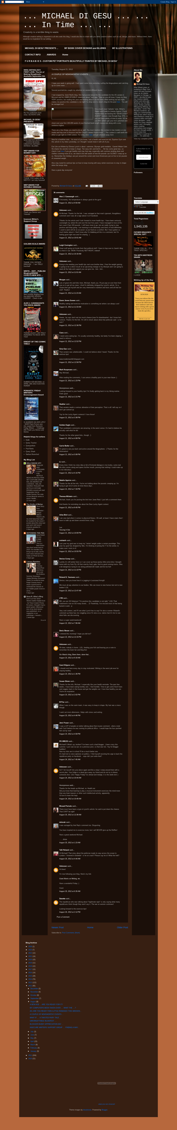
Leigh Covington (66, 245)
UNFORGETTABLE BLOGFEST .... (43, 1021)
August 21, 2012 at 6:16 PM (69, 473)
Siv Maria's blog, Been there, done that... (74, 654)
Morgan (62, 280)
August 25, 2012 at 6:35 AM (69, 891)
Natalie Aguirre (65, 480)
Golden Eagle (64, 425)
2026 (30, 946)
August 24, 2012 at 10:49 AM (70, 799)
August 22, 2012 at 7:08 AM (69, 623)
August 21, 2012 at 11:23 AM (70, 293)
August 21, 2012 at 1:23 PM (69, 381)
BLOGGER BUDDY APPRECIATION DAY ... (46, 1024)
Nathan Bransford (32, 454)
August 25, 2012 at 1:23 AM (69, 843)
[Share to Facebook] (98, 186)
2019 (30, 963)
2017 (30, 969)
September (34, 998)
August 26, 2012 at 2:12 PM (69, 912)
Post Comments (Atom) (71, 933)
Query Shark (30, 451)
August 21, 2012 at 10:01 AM (70, 238)
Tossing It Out (64, 530)
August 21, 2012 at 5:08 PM (69, 454)
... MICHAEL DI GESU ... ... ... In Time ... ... (86, 20)
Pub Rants (30, 449)
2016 (30, 973)
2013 (30, 982)
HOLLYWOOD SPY (33, 463)
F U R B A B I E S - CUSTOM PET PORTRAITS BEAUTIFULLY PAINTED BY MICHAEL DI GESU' (71, 61)
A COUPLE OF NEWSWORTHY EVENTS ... (46, 1014)
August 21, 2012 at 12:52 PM (70, 341)
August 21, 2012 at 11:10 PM (70, 570)
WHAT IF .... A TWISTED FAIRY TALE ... (45, 1018)
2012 (30, 986)
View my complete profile (143, 139)
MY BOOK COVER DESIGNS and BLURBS (85, 48)
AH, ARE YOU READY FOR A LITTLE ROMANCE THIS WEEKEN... (56, 1011)
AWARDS (51, 55)
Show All (43, 620)
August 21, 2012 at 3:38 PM (69, 417)
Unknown (63, 210)
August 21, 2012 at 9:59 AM (69, 203)
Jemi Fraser (64, 723)
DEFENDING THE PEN (35, 533)
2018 (30, 966)
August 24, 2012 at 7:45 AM (69, 759)
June (32, 1035)
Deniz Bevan (64, 631)
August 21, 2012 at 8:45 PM (69, 507)
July (32, 1032)
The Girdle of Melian (34, 504)
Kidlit (28, 440)
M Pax (61, 702)
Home (65, 55)
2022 (30, 953)
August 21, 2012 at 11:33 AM (70, 307)
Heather (62, 404)
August (33, 1002)
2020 (30, 960)
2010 (30, 1059)
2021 (30, 956)
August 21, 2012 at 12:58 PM (70, 362)
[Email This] (91, 186)
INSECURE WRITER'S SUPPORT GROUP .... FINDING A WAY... (54, 1027)
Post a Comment (63, 917)
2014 (30, 979)
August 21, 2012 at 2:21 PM (69, 397)
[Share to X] (96, 186)
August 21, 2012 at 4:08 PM (69, 438)
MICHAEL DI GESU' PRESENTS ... (41, 48)
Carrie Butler (64, 446)
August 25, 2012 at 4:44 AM (69, 859)
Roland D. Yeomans (67, 577)
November (34, 992)
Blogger (104, 1110)
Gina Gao (63, 349)
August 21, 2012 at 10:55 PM (70, 551)
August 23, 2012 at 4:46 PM (69, 715)
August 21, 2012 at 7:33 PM (69, 489)
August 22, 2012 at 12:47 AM (70, 591)
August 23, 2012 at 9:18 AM (69, 658)
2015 (30, 976)
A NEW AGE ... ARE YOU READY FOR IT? (46, 1004)
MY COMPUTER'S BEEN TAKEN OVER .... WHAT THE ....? (53, 1008)
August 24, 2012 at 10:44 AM (70, 778)
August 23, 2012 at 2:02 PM (69, 695)
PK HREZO (63, 741)
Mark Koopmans (65, 370)
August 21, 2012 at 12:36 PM (70, 325)
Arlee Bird (63, 515)
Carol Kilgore (64, 665)
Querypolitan (30, 446)
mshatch (62, 540)
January (33, 1051)
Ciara (61, 333)
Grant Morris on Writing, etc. (70, 879)
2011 (30, 1055)
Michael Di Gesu (143, 84)
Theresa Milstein (66, 496)
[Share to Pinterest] (101, 186)
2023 (30, 950)
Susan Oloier (64, 681)
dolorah (62, 822)
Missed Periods (65, 806)
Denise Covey (65, 559)
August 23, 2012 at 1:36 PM (69, 674)
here (91, 135)
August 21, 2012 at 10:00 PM (70, 533)
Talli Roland (64, 850)
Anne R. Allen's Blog (34, 597)
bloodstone (87, 1110)
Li (60, 462)
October (33, 995)
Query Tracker (31, 443)
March (33, 1045)
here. (118, 102)
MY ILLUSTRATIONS (122, 48)
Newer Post (58, 927)
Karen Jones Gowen (67, 300)
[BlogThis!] (94, 186)
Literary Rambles (33, 562)
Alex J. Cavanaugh (66, 196)
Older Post (122, 927)
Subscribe (143, 164)
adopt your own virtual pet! (106, 1104)
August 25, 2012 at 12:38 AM (70, 815)
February (34, 1048)
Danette (62, 899)
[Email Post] (86, 186)
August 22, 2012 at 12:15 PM (70, 637)
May (32, 1038)
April (32, 1041)
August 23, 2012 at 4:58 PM (69, 734)
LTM (61, 598)
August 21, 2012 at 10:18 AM (70, 254)
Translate (142, 207)
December (34, 989)
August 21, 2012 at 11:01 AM (70, 272)
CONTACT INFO (33, 55)
